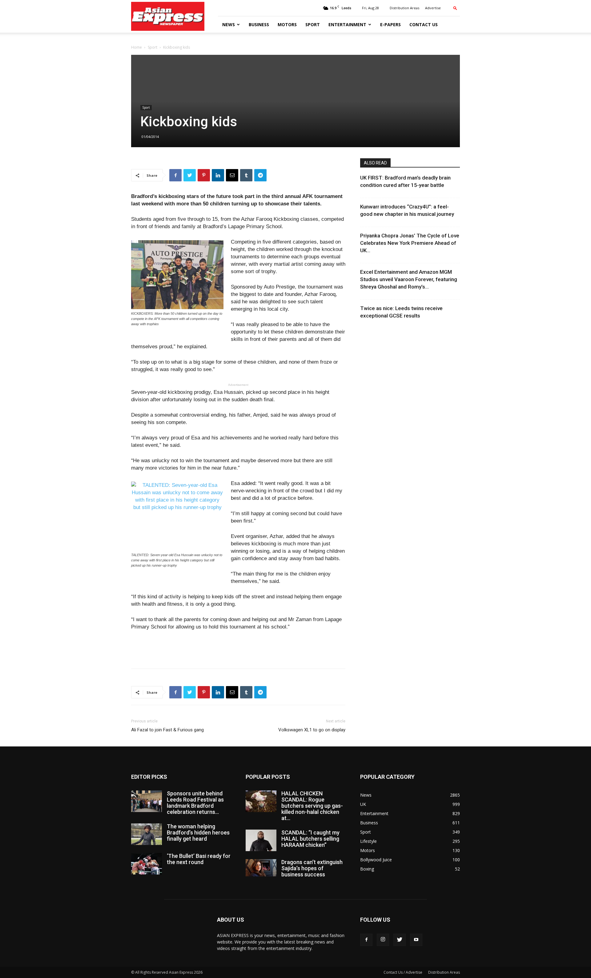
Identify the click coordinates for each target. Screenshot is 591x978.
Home (136, 47)
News (228, 24)
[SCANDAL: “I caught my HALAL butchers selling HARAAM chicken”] (261, 840)
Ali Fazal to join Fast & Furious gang (167, 730)
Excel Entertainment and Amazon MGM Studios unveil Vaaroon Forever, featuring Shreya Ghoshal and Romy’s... (408, 279)
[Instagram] (383, 940)
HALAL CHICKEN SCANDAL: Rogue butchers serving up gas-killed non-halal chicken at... (312, 805)
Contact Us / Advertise (403, 972)
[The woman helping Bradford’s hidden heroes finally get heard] (146, 834)
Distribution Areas (404, 8)
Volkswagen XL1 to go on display (311, 730)
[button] (455, 8)
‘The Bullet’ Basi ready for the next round (199, 859)
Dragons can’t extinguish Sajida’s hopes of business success (312, 868)
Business (259, 24)
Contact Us (423, 24)
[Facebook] (366, 940)
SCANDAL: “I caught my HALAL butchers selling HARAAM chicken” (310, 838)
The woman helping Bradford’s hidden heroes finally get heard (198, 832)
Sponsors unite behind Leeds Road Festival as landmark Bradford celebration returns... (195, 802)
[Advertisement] (238, 648)
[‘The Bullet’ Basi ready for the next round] (146, 864)
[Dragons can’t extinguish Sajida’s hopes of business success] (261, 867)
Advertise (433, 8)
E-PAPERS (390, 24)
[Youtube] (416, 940)
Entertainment (347, 24)
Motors (287, 24)
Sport (312, 24)
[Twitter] (399, 940)
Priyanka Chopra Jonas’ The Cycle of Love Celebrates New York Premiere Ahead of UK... (409, 242)
